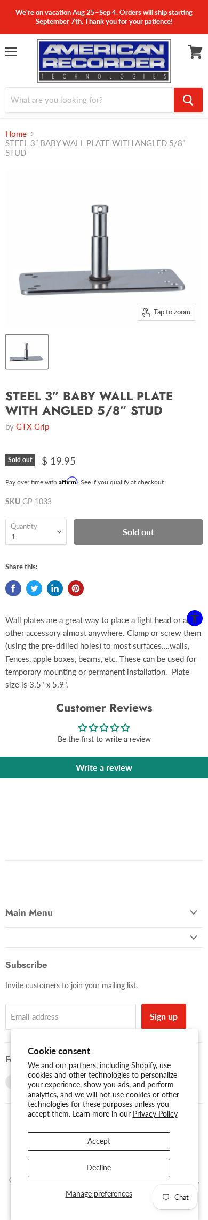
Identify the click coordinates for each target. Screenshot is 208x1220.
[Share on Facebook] (13, 588)
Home (16, 134)
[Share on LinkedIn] (55, 588)
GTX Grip (32, 426)
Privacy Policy (155, 1113)
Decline (98, 1167)
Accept (98, 1140)
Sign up (164, 1016)
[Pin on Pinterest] (76, 588)
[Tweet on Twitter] (34, 588)
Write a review (104, 767)
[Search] (188, 100)
